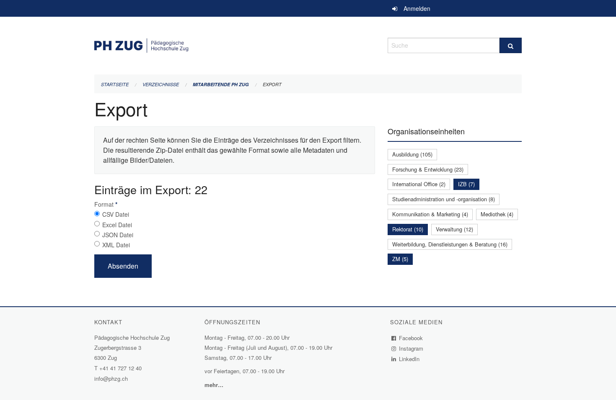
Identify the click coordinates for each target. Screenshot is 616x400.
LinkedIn (409, 359)
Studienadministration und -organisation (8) (443, 199)
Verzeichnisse (160, 84)
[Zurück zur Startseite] (234, 44)
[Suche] (511, 45)
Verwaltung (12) (454, 229)
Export (272, 84)
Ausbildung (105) (412, 154)
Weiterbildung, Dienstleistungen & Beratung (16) (449, 244)
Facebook (411, 338)
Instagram (411, 348)
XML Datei (116, 245)
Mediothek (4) (497, 214)
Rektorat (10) (407, 229)
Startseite (115, 84)
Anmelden (417, 8)
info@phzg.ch (111, 378)
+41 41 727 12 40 (120, 368)
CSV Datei (115, 214)
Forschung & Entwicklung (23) (427, 169)
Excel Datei (117, 225)
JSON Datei (117, 235)
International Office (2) (418, 184)
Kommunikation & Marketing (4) (430, 214)
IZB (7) (466, 184)
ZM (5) (400, 259)
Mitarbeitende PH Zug (221, 84)
